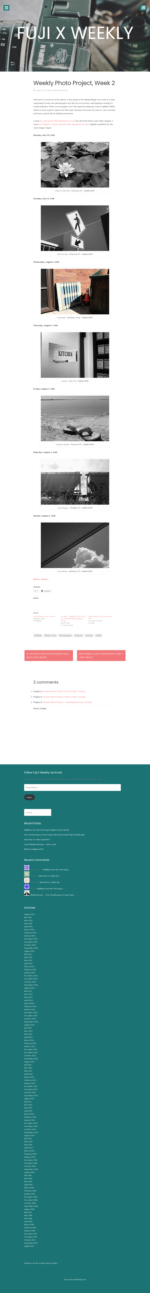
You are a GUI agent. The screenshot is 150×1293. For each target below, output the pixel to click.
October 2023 (30, 1019)
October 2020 (30, 1129)
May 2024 (28, 997)
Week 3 (44, 579)
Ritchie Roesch (61, 90)
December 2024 (31, 976)
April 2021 (28, 1111)
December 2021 (30, 1086)
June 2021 (28, 1105)
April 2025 (28, 963)
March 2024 (29, 1003)
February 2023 (30, 1043)
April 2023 (28, 1037)
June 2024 (28, 994)
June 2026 (28, 920)
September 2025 (31, 948)
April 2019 (28, 1184)
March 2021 (29, 1114)
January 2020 (29, 1157)
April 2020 (28, 1148)
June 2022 (28, 1068)
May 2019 (28, 1181)
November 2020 (31, 1126)
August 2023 (29, 1025)
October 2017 (29, 1240)
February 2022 (30, 1080)
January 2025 (29, 973)
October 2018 (30, 1203)
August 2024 (29, 988)
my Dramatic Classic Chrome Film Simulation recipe (63, 124)
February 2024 (30, 1006)
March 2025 (29, 966)
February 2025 (30, 969)
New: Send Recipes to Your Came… (60, 895)
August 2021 (29, 1098)
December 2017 (30, 1234)
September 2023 (31, 1022)
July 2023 (28, 1028)
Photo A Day (50, 635)
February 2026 (30, 933)
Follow (29, 797)
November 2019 (30, 1163)
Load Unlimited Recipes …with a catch (40, 844)
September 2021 (31, 1095)
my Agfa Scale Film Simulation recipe (57, 121)
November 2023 (31, 1016)
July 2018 (27, 1212)
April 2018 (28, 1221)
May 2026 (28, 923)
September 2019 (31, 1169)
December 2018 (30, 1197)
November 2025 (30, 942)
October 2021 (30, 1092)
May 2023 (28, 1034)
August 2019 (29, 1172)
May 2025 (28, 960)
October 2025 (30, 945)
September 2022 (31, 1059)
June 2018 (28, 1215)
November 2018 (30, 1200)
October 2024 (30, 982)
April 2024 (28, 1000)
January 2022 (29, 1083)
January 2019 (29, 1194)
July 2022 (28, 1065)
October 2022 (30, 1055)
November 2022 (31, 1052)
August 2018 (29, 1209)
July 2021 (27, 1102)
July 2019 (28, 1175)
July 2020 (28, 1138)
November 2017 (30, 1237)
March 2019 (29, 1188)
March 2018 (29, 1224)
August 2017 (29, 1246)
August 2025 (29, 951)
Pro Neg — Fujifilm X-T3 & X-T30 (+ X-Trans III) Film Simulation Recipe (73, 618)
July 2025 (28, 954)
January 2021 (29, 1120)
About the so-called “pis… (49, 876)
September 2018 (31, 1206)
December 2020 (31, 1123)
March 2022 (29, 1077)
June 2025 (28, 957)
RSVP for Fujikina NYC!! (34, 849)
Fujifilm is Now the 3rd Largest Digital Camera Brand (46, 830)
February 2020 (30, 1154)
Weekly (89, 635)
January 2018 (29, 1231)
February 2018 (30, 1228)
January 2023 (29, 1046)
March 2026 (29, 929)
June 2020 (28, 1141)
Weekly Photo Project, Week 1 (44, 616)
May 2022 (28, 1071)
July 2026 (28, 917)
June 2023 (28, 1031)
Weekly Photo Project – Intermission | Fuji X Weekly (67, 702)
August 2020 (29, 1135)
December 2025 (30, 939)
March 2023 (29, 1040)
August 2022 (29, 1062)
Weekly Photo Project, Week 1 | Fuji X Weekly (64, 691)
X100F (98, 635)
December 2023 (30, 1012)
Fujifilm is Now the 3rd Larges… (56, 869)
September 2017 (31, 1243)
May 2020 (28, 1145)
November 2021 (30, 1089)
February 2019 (30, 1191)
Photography (65, 635)
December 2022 (30, 1049)
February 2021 (30, 1117)
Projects (78, 635)
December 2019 (30, 1160)
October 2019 (30, 1166)
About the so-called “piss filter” (37, 839)
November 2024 (31, 979)
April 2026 (28, 926)
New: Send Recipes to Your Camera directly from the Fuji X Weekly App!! (54, 835)
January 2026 (29, 936)
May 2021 (28, 1108)
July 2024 (28, 991)
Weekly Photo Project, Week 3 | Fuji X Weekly (64, 697)
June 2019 (28, 1178)
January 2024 (29, 1009)
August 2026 (29, 914)
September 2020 (31, 1132)
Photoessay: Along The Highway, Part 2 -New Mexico (101, 656)
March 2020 (29, 1151)
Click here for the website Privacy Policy (41, 1263)
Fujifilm (38, 635)
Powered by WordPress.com (75, 1280)
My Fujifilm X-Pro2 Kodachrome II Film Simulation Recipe (47, 656)
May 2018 (28, 1218)
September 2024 (31, 985)
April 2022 (28, 1074)
